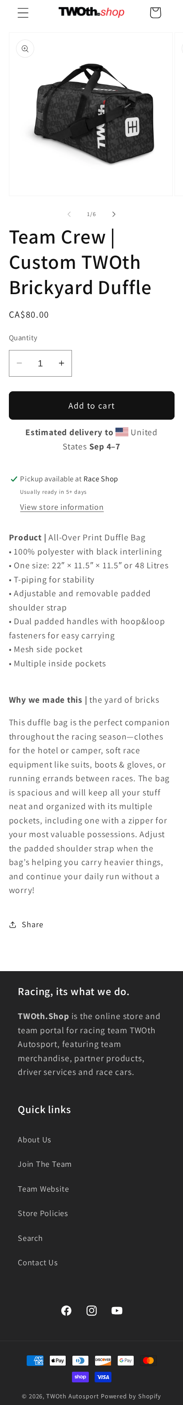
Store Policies (43, 1213)
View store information (61, 506)
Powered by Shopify (131, 1396)
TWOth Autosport (72, 1396)
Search (30, 1237)
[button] (23, 12)
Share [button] (32, 924)
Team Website (43, 1188)
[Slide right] (114, 214)
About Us (35, 1139)
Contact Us (38, 1262)
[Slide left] (69, 214)
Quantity (23, 337)
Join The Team (45, 1163)
